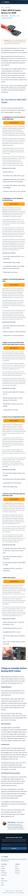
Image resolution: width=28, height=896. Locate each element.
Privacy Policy (4, 880)
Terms (2, 883)
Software (3, 868)
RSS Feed (17, 873)
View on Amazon (14, 122)
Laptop (2, 866)
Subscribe (14, 848)
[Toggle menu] (25, 2)
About (16, 866)
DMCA (2, 885)
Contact (17, 868)
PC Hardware (4, 873)
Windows (3, 870)
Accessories (7, 7)
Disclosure (17, 870)
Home (2, 7)
